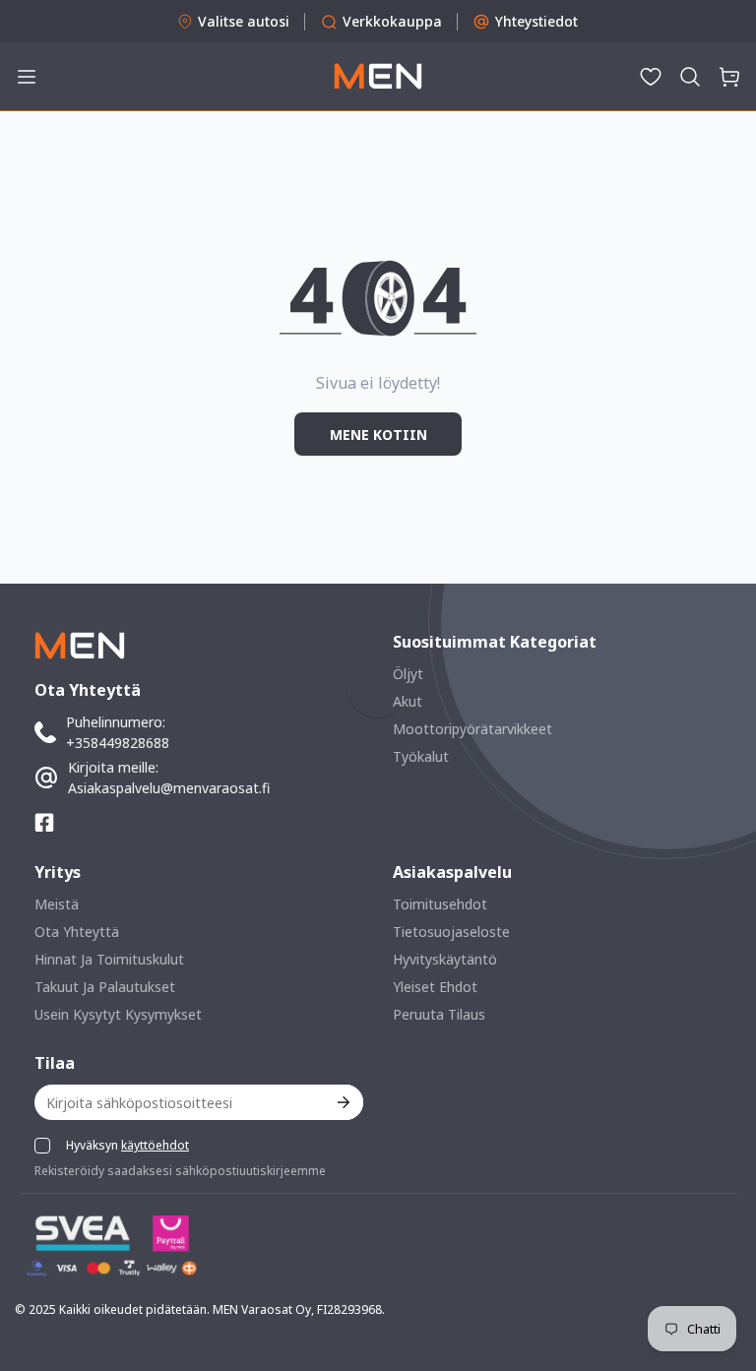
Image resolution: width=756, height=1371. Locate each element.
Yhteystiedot (536, 21)
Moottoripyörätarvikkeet (472, 728)
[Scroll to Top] (717, 1263)
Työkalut (421, 756)
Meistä (56, 904)
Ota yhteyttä (76, 931)
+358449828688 (117, 742)
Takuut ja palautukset (104, 986)
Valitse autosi (243, 21)
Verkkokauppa (392, 21)
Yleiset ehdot (435, 986)
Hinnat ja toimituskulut (109, 959)
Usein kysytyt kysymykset (118, 1014)
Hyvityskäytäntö (445, 959)
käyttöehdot (155, 1145)
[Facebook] (44, 823)
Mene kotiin (378, 434)
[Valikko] (26, 77)
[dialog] (69, 1356)
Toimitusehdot (440, 904)
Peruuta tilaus (439, 1014)
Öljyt (408, 673)
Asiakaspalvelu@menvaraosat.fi (169, 788)
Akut (407, 701)
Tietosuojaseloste (451, 931)
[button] (690, 77)
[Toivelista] (650, 77)
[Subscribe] (342, 1102)
